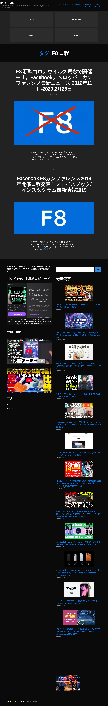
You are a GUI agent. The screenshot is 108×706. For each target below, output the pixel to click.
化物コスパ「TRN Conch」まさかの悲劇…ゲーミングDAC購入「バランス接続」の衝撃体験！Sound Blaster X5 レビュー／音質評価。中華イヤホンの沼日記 (78, 514)
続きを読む (52, 159)
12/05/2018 (55, 196)
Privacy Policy (88, 6)
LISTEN (26, 324)
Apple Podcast (24, 321)
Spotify (33, 321)
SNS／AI (31, 19)
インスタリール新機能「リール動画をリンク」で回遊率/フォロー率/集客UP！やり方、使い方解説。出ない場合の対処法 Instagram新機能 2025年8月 (78, 631)
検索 (57, 266)
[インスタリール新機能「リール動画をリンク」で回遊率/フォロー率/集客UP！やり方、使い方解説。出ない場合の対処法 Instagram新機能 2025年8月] (79, 617)
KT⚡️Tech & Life (7, 3)
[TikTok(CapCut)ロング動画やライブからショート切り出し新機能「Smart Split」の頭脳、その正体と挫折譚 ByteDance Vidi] (79, 321)
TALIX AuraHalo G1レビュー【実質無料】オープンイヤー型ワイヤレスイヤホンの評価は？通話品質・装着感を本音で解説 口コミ (78, 424)
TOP (59, 4)
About (96, 6)
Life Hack (76, 35)
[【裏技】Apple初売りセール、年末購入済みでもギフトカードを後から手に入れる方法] (79, 293)
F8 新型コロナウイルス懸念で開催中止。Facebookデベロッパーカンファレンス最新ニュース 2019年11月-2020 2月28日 (54, 80)
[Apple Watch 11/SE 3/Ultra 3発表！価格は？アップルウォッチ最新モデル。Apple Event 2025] (79, 589)
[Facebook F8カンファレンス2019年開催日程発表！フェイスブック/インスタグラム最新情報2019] (54, 218)
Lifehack (96, 4)
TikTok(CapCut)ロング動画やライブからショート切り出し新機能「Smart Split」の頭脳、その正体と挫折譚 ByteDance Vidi (78, 335)
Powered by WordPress (33, 701)
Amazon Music (12, 321)
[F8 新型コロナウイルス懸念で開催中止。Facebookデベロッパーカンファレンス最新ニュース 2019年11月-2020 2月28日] (54, 123)
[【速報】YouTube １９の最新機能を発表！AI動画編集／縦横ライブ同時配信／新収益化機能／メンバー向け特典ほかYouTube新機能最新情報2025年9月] (79, 469)
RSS (41, 324)
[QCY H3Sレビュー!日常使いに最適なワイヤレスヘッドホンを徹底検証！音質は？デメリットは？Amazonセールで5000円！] (79, 352)
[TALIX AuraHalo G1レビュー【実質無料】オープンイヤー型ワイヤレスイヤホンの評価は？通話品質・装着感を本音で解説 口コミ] (79, 410)
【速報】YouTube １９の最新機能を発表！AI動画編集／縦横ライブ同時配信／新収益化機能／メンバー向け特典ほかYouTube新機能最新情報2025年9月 (78, 483)
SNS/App (66, 4)
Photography (87, 4)
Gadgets (31, 35)
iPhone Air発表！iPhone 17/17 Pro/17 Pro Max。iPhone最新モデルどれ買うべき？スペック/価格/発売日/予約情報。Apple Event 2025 (78, 572)
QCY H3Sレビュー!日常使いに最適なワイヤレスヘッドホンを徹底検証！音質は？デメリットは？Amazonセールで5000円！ (78, 365)
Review (78, 6)
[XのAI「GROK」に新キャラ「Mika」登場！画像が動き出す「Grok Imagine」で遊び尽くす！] (79, 382)
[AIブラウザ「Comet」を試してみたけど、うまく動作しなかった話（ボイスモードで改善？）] (79, 441)
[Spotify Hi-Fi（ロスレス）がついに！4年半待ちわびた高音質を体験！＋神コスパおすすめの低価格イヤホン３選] (79, 531)
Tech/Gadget (76, 4)
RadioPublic (34, 324)
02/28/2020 (55, 95)
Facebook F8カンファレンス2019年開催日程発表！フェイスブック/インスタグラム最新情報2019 (53, 184)
